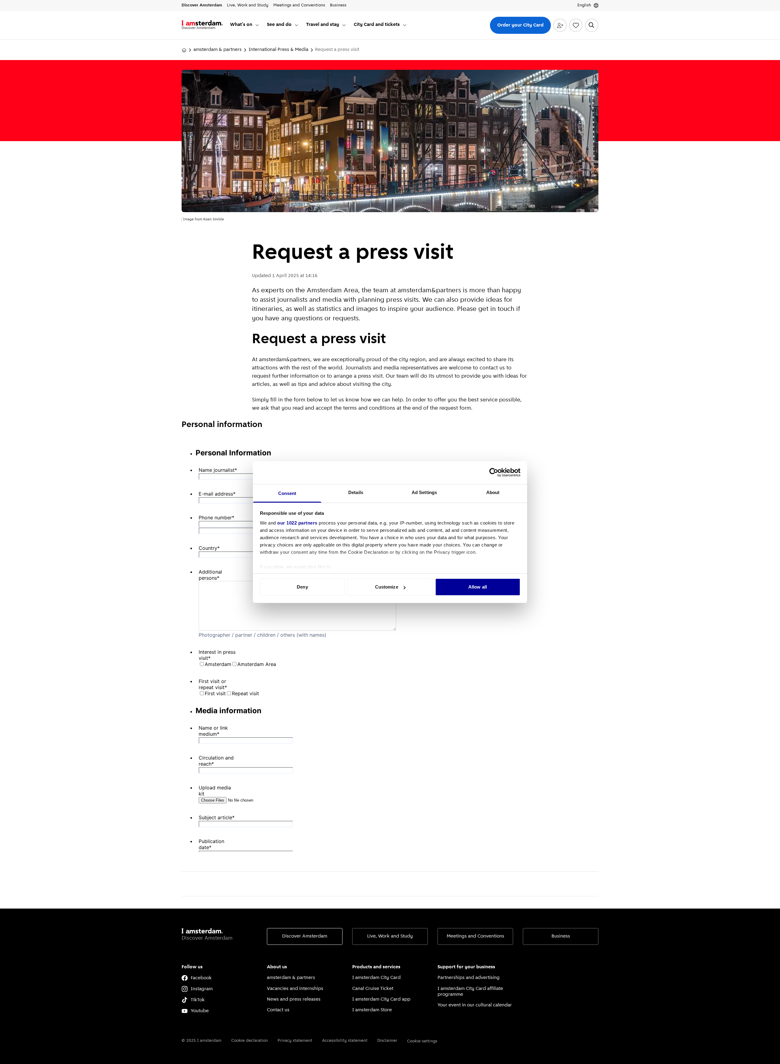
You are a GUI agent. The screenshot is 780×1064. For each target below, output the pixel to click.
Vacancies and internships (295, 988)
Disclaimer (387, 1040)
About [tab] (493, 492)
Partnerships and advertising (469, 977)
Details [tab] (355, 492)
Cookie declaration (249, 1040)
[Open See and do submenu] (296, 25)
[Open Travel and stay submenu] (344, 25)
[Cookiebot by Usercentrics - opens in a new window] (493, 472)
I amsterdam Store (372, 1010)
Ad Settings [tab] (424, 492)
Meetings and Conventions (475, 936)
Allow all (477, 586)
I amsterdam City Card (376, 977)
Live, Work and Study (390, 936)
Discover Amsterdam (304, 936)
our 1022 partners (297, 522)
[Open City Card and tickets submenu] (404, 25)
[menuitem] (245, 25)
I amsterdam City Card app (381, 999)
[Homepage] (184, 50)
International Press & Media (278, 49)
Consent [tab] (287, 493)
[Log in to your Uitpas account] (560, 25)
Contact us (278, 1010)
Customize (386, 586)
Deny (302, 586)
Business (560, 936)
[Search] (591, 25)
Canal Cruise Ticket (372, 988)
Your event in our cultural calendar (475, 1005)
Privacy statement (295, 1040)
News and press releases (294, 999)
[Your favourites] (576, 25)
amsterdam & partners (217, 49)
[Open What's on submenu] (257, 25)
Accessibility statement (344, 1040)
